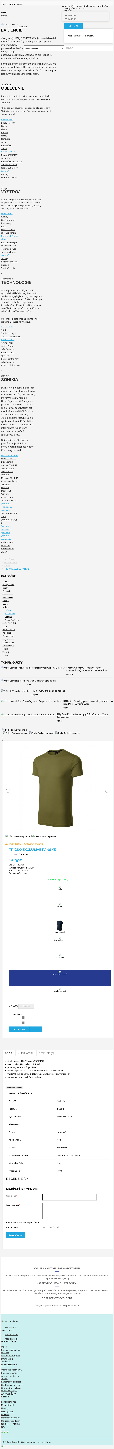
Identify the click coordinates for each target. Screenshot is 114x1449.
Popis (8, 1053)
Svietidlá (5, 264)
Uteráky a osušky (9, 177)
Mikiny (4, 135)
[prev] (58, 736)
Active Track (7, 342)
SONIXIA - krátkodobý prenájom (6, 507)
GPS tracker (7, 326)
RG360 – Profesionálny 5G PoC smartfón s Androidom (82, 716)
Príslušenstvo (7, 548)
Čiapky (4, 126)
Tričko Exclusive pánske (16, 568)
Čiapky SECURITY (9, 167)
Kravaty (5, 174)
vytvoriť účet (101, 6)
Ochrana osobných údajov (10, 1377)
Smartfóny (6, 545)
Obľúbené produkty (10, 1420)
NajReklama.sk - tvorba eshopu (36, 1442)
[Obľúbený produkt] (33, 1029)
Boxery (4, 216)
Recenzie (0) (46, 1053)
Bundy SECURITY (9, 155)
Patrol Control (7, 339)
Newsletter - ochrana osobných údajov (11, 1389)
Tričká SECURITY (9, 164)
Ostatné (5, 171)
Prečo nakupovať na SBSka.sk (10, 1351)
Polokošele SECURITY (11, 161)
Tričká (4, 148)
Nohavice (5, 138)
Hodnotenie (12, 1227)
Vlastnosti (25, 1053)
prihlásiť (83, 6)
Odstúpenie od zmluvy (12, 1384)
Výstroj (6, 652)
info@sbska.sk (11, 1338)
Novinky (5, 1408)
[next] (58, 739)
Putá (3, 226)
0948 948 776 (11, 1334)
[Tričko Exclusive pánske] (15, 729)
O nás (4, 1346)
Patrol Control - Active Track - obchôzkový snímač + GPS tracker (86, 669)
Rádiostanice (7, 542)
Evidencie (7, 591)
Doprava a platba (9, 1372)
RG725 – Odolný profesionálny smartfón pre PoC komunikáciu (88, 702)
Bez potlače (7, 119)
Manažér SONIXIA (9, 478)
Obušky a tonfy (8, 220)
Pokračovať (15, 1235)
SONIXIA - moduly (9, 455)
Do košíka (19, 1029)
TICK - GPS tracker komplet (48, 690)
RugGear (6, 639)
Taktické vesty (8, 268)
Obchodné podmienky (11, 1369)
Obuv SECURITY (9, 158)
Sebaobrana (7, 213)
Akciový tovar (7, 1411)
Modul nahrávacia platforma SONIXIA (9, 484)
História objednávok (10, 1417)
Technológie (8, 645)
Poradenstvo (8, 636)
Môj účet (5, 1414)
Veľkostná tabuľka (14, 1088)
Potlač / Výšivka (12, 620)
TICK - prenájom (9, 333)
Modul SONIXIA (8, 458)
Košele (4, 132)
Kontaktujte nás (8, 1401)
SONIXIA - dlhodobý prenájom (6, 529)
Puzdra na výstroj (9, 261)
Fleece (4, 129)
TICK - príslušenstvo (11, 336)
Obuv (3, 142)
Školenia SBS (8, 642)
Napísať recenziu (19, 854)
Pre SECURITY (8, 151)
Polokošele (6, 145)
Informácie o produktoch (7, 1360)
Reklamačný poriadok (11, 1381)
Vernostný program (10, 1355)
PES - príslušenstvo (10, 365)
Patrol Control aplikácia (41, 680)
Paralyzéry (6, 223)
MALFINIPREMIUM (25, 867)
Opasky (4, 258)
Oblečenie (9, 559)
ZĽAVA (5, 655)
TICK (3, 330)
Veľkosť (12, 1006)
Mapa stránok (7, 1405)
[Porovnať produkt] (39, 1029)
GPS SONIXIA (7, 468)
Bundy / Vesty (8, 122)
